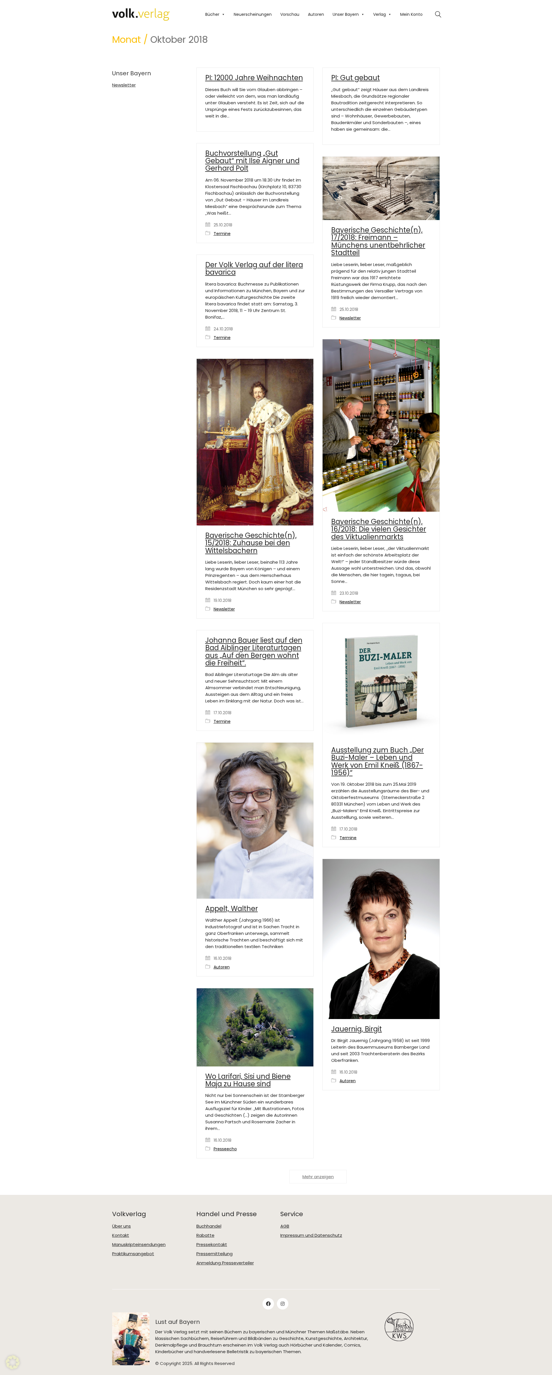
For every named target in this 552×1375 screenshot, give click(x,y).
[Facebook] (268, 1303)
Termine (222, 233)
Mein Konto (411, 14)
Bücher (212, 14)
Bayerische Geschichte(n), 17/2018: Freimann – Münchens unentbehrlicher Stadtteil (378, 241)
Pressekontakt (211, 1244)
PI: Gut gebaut (355, 78)
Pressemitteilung (214, 1254)
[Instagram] (282, 1303)
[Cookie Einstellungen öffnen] (13, 1368)
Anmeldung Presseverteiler (225, 1263)
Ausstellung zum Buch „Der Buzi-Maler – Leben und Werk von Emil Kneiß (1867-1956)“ (377, 761)
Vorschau (289, 14)
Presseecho (225, 1149)
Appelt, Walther (231, 908)
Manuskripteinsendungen (139, 1244)
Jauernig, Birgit (356, 1029)
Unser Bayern (346, 14)
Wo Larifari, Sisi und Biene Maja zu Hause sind (248, 1080)
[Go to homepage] (141, 14)
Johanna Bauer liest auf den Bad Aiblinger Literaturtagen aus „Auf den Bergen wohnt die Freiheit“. (253, 652)
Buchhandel (208, 1226)
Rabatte (205, 1235)
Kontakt (120, 1235)
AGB (284, 1226)
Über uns (121, 1226)
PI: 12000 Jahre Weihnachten (254, 78)
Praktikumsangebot (133, 1254)
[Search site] (438, 15)
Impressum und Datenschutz (311, 1235)
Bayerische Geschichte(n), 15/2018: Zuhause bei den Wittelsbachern (251, 543)
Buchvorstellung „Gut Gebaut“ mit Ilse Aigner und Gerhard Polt (252, 161)
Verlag (379, 14)
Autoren (316, 14)
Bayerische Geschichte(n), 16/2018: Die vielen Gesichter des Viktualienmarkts (378, 529)
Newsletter (350, 318)
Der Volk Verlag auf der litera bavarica (254, 268)
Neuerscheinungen (253, 14)
